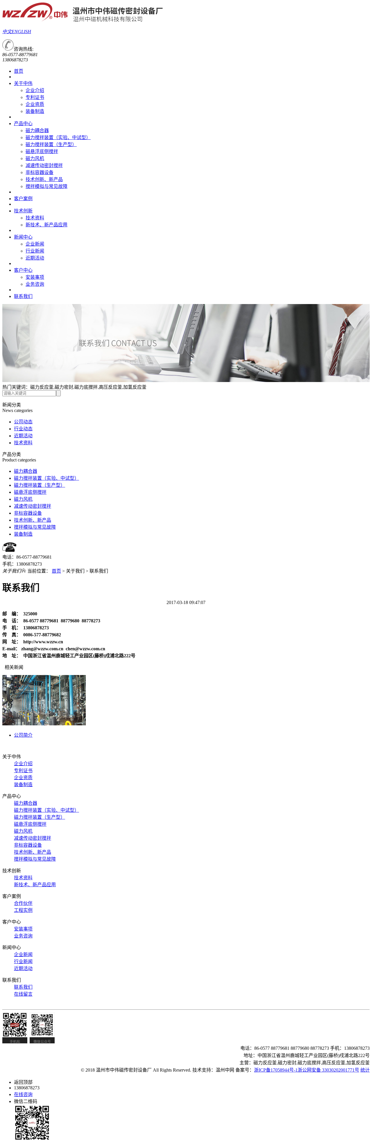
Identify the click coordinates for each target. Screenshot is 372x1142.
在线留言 (23, 994)
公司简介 (23, 735)
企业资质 (35, 104)
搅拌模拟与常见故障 (46, 186)
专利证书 (35, 97)
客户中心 (23, 270)
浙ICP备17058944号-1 (276, 1070)
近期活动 (35, 257)
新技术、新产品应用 (46, 224)
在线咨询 (23, 1094)
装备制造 (35, 111)
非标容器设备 (39, 172)
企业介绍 (35, 90)
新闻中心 (23, 237)
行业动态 (23, 428)
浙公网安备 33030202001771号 (328, 1070)
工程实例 (23, 910)
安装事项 (35, 277)
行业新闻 (35, 250)
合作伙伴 (23, 903)
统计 (365, 1070)
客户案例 (23, 198)
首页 (18, 71)
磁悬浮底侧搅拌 (42, 151)
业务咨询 (35, 284)
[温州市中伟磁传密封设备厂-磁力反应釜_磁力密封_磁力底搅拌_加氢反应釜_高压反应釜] (82, 20)
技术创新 (23, 210)
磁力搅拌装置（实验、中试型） (58, 137)
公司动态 (23, 421)
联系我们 (23, 296)
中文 (7, 31)
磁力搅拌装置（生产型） (51, 144)
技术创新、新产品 (44, 179)
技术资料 (35, 217)
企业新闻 (35, 243)
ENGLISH (21, 31)
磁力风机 (35, 158)
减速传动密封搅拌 (44, 165)
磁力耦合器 (37, 130)
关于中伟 (23, 83)
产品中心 (23, 123)
